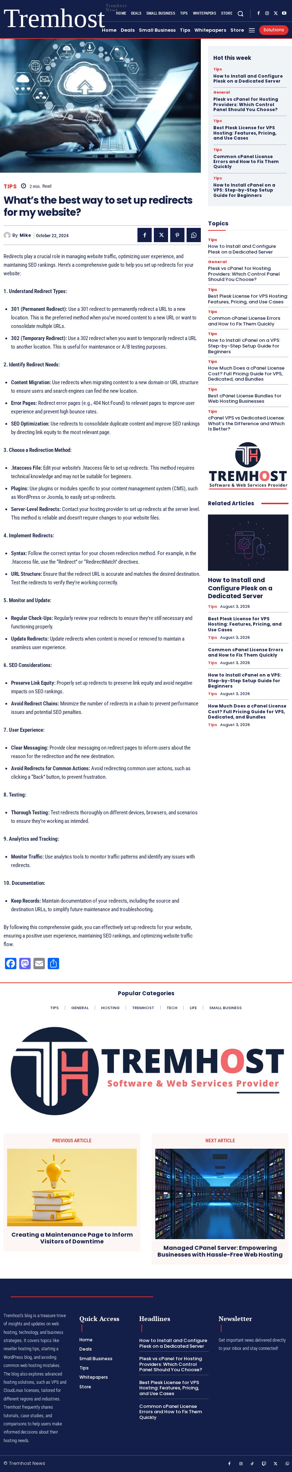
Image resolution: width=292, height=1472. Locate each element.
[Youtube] (284, 13)
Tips (10, 186)
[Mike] (8, 235)
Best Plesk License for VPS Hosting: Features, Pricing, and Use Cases (244, 133)
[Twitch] (264, 1464)
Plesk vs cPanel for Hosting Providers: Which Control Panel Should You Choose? (245, 104)
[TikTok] (252, 1464)
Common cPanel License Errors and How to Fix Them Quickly (246, 161)
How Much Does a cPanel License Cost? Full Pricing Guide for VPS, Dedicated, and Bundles (246, 373)
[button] (240, 13)
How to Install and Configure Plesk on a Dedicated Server (248, 78)
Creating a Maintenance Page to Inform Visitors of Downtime (72, 1238)
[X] (275, 13)
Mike (25, 235)
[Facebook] (258, 13)
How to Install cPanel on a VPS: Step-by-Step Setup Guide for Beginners (244, 190)
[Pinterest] (177, 235)
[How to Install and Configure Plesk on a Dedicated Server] (248, 543)
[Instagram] (267, 13)
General (221, 92)
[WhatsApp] (194, 235)
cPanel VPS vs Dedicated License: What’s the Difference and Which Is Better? (246, 423)
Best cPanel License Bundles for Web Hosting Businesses (244, 398)
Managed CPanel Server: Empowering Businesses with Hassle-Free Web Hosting (220, 1251)
